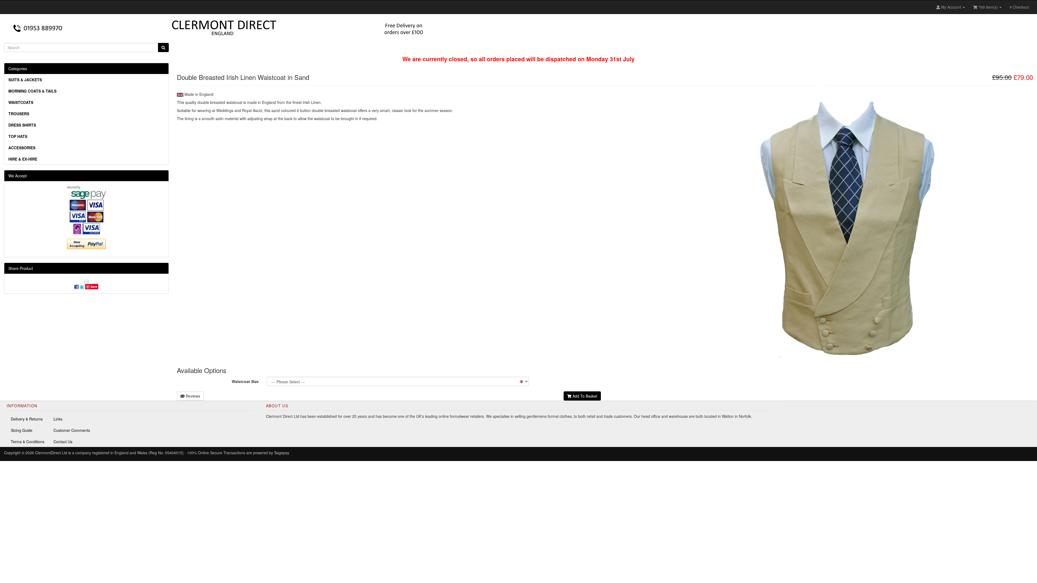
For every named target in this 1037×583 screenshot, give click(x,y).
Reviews (192, 396)
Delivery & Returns (27, 419)
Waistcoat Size (245, 381)
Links (57, 419)
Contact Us (62, 441)
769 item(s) (988, 7)
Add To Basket (584, 396)
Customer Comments (71, 430)
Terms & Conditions (27, 441)
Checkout (1020, 7)
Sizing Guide (21, 430)
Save (93, 286)
